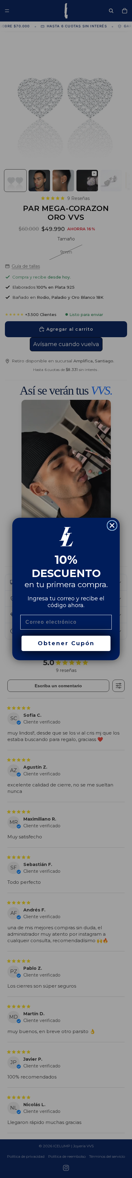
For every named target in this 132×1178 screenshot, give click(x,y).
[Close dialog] (112, 525)
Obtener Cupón (66, 643)
